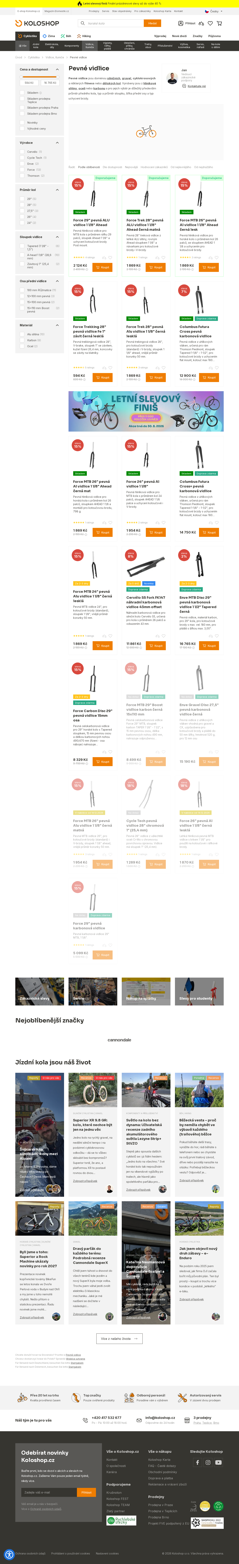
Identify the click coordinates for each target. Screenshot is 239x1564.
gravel (126, 78)
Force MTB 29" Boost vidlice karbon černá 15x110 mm (144, 709)
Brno (216, 1423)
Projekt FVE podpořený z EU (168, 1523)
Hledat (152, 23)
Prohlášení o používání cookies (70, 1553)
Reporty (33, 1077)
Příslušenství (165, 45)
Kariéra (111, 1472)
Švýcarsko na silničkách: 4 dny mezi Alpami (39, 1154)
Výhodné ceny (36, 128)
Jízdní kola (35, 46)
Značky (197, 36)
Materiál (26, 325)
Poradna (199, 1077)
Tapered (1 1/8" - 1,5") (43, 247)
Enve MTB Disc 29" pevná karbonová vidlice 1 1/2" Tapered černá (198, 605)
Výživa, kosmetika (184, 46)
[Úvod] (37, 23)
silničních (113, 78)
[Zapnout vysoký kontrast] (9, 1554)
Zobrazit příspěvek (32, 1190)
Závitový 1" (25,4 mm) (43, 265)
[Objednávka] (219, 23)
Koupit (105, 267)
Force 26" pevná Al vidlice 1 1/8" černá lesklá (196, 825)
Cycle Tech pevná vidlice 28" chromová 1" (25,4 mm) (145, 825)
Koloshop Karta (162, 11)
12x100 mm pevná (41, 296)
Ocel (32, 346)
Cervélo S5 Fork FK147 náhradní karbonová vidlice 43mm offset (145, 602)
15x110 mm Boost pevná (43, 309)
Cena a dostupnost (34, 69)
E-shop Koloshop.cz (29, 11)
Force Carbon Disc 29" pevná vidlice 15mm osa (92, 715)
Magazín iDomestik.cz (57, 11)
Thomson (36, 175)
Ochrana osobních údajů (30, 1553)
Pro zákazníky (142, 11)
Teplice (207, 1423)
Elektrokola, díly (52, 46)
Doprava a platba (160, 1478)
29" (31, 199)
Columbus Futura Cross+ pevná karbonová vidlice (196, 486)
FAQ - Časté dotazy (162, 1466)
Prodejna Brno (158, 1517)
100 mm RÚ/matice (41, 290)
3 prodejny (202, 1418)
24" (31, 223)
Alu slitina (36, 334)
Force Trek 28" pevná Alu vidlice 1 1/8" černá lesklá (145, 331)
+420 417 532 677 (106, 1418)
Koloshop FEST (117, 1499)
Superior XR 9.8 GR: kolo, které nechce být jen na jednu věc (92, 1125)
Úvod (18, 57)
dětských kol (112, 83)
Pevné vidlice (73, 1354)
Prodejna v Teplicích (162, 1511)
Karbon (34, 340)
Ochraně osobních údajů (45, 1509)
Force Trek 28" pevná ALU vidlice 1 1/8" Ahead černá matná (145, 225)
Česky (214, 11)
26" (31, 217)
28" (31, 205)
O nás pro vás (51, 1077)
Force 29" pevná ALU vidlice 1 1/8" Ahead (91, 222)
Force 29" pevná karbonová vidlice (89, 925)
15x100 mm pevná (41, 302)
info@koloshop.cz (160, 1418)
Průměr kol (28, 190)
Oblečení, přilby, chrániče (129, 45)
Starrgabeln (77, 1362)
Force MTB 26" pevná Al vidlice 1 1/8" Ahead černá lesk (199, 225)
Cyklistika (34, 57)
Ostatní (161, 1206)
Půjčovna (214, 36)
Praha (197, 1423)
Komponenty (72, 45)
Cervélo (34, 152)
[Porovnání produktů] (201, 23)
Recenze (86, 1077)
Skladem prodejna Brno (42, 113)
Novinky (32, 122)
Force (34, 169)
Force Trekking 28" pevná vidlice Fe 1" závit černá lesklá (89, 331)
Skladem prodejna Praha (42, 107)
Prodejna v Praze (160, 1505)
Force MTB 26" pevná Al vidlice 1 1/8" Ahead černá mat (92, 486)
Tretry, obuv (148, 46)
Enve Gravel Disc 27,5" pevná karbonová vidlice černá (199, 709)
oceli (81, 88)
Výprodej (160, 36)
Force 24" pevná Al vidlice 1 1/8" (142, 484)
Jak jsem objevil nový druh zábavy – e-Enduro (198, 1253)
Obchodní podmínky (162, 1472)
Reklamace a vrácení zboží (167, 1484)
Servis (105, 11)
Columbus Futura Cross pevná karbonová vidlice (196, 331)
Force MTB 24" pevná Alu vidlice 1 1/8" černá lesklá (92, 596)
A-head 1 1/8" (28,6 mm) (43, 256)
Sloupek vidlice (31, 237)
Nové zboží (179, 36)
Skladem (32, 92)
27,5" (32, 211)
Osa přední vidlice (33, 281)
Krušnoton (114, 1492)
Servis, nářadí (200, 46)
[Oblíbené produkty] (210, 23)
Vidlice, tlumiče (90, 46)
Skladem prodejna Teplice (38, 100)
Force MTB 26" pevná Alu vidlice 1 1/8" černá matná (92, 825)
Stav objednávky (121, 11)
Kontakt (178, 11)
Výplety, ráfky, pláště (107, 45)
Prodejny (94, 11)
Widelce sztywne (75, 1358)
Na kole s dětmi (215, 46)
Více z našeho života (116, 1339)
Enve (33, 163)
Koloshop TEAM (118, 1505)
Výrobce (26, 143)
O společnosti (116, 1466)
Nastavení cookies (107, 1553)
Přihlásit (86, 1492)
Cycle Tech (37, 158)
